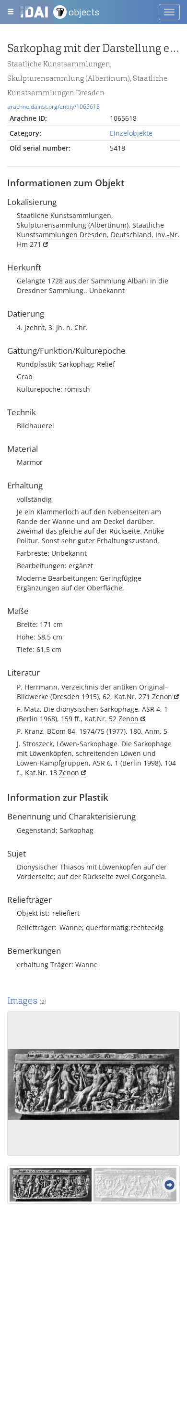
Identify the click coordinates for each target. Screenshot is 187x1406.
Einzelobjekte (131, 133)
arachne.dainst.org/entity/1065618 (53, 106)
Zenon (162, 696)
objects (84, 12)
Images (27, 1001)
